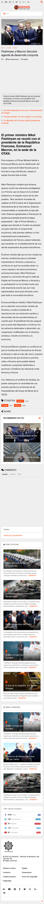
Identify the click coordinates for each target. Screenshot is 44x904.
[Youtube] (6, 2)
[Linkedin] (2, 2)
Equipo (24, 868)
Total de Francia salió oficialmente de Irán (22, 457)
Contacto (6, 872)
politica (15, 47)
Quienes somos (9, 868)
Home (2, 47)
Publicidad (7, 881)
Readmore (32, 575)
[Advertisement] (17, 76)
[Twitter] (16, 2)
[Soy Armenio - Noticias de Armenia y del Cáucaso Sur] (22, 8)
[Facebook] (13, 2)
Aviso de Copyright (29, 877)
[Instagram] (20, 2)
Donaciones (27, 872)
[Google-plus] (24, 2)
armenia (9, 47)
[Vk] (28, 2)
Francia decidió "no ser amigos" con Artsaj (22, 116)
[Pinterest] (10, 2)
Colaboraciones (9, 877)
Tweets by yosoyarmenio (12, 535)
